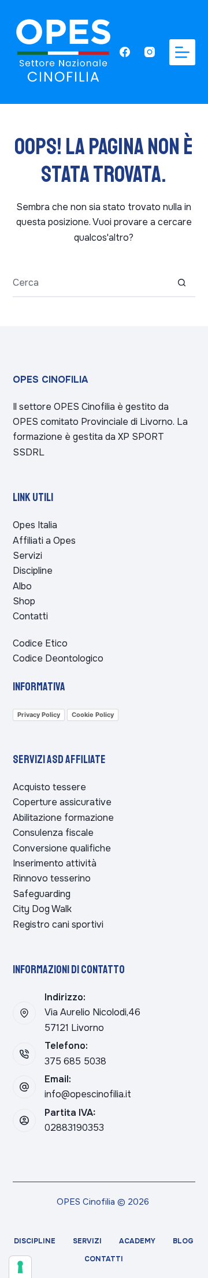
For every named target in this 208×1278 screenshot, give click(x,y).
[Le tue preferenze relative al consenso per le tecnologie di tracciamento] (20, 1267)
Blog (183, 1241)
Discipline (33, 571)
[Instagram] (149, 52)
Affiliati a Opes (44, 541)
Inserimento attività (54, 863)
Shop (24, 601)
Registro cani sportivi (58, 924)
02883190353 (74, 1128)
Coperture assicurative (62, 802)
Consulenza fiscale (53, 833)
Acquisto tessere (49, 787)
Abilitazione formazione (63, 818)
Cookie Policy (93, 715)
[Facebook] (125, 52)
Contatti (30, 616)
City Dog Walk (42, 909)
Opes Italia (35, 525)
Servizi (27, 556)
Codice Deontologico (58, 658)
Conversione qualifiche (62, 848)
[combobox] (90, 282)
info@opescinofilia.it (87, 1094)
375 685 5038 (75, 1061)
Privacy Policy (38, 715)
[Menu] (182, 52)
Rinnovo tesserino (52, 878)
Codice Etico (40, 643)
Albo (22, 586)
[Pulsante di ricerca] (181, 282)
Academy (137, 1241)
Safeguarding (41, 894)
